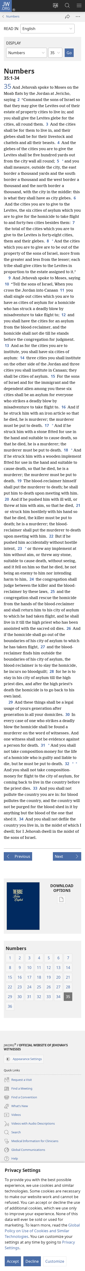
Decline (32, 1261)
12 (63, 315)
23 (20, 548)
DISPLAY (13, 43)
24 (32, 579)
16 (63, 407)
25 (53, 591)
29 (10, 702)
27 (43, 647)
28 (52, 671)
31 (43, 745)
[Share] (67, 16)
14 (22, 358)
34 (21, 819)
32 (67, 764)
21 (78, 505)
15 (53, 376)
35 (7, 86)
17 (47, 425)
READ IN (11, 28)
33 (35, 788)
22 (51, 536)
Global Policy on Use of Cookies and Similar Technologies (42, 1231)
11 (62, 290)
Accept (13, 1261)
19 (19, 481)
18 (66, 450)
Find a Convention (20, 1097)
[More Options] (78, 16)
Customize (54, 1261)
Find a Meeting (18, 1088)
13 (7, 345)
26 (69, 628)
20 (7, 499)
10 (7, 284)
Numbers (12, 16)
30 (67, 714)
